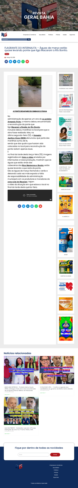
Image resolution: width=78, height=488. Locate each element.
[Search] (29, 39)
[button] (6, 61)
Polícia (58, 35)
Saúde (65, 35)
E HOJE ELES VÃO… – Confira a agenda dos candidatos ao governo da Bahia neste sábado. (56, 388)
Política (50, 35)
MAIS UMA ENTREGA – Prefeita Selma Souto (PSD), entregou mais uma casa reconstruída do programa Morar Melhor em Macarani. (20, 388)
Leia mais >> (7, 394)
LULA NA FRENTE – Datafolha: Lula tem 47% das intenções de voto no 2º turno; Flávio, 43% (20, 429)
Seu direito (42, 35)
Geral (6, 54)
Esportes (72, 35)
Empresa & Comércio (29, 35)
